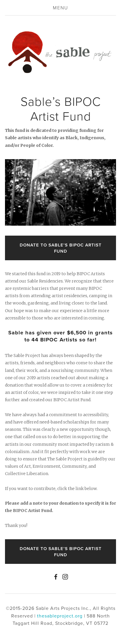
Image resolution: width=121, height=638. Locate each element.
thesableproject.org (60, 616)
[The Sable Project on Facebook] (56, 577)
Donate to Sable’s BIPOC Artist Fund (61, 248)
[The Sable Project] (65, 577)
